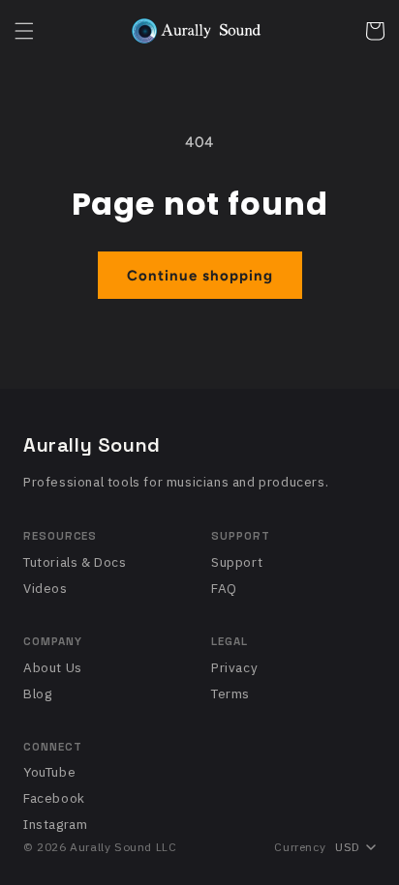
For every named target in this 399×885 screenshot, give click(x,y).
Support (236, 562)
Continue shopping (200, 275)
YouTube (49, 772)
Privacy (234, 667)
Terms (230, 693)
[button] (24, 31)
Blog (37, 693)
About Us (52, 667)
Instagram (55, 824)
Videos (45, 588)
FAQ (224, 588)
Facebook (54, 798)
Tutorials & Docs (75, 562)
